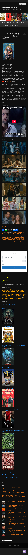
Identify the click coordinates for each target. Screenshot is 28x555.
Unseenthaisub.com (9, 7)
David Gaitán (20, 233)
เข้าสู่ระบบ (11, 25)
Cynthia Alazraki (15, 233)
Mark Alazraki (16, 238)
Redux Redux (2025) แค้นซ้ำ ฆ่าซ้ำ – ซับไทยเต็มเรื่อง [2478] (13, 496)
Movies (6, 232)
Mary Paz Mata (22, 238)
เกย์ (18, 294)
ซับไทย (6, 242)
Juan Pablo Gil (11, 236)
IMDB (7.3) (9, 81)
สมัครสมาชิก (17, 25)
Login (14, 267)
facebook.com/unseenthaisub (7, 279)
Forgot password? (23, 269)
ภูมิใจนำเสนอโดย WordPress (14, 545)
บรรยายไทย (10, 242)
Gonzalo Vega (8, 234)
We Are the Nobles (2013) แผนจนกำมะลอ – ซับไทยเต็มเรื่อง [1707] (10, 36)
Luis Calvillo (7, 237)
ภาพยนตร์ (9, 22)
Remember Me (6, 264)
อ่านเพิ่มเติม (5, 226)
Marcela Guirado (21, 237)
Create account (4, 269)
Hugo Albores (13, 234)
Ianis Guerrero (19, 234)
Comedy (10, 233)
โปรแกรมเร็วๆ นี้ (5, 25)
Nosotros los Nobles (11, 239)
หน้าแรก (3, 22)
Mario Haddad (10, 238)
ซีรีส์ (13, 22)
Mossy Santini (4, 239)
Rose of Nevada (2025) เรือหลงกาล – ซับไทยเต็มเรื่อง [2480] (13, 492)
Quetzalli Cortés (19, 239)
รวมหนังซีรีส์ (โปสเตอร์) (20, 22)
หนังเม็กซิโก (14, 242)
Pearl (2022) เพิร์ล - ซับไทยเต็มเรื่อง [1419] (16, 534)
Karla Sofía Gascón (17, 236)
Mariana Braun (5, 238)
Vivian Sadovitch (18, 240)
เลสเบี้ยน (21, 294)
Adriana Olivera (16, 232)
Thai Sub (6, 240)
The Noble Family (11, 240)
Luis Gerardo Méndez (14, 237)
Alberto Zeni (21, 232)
